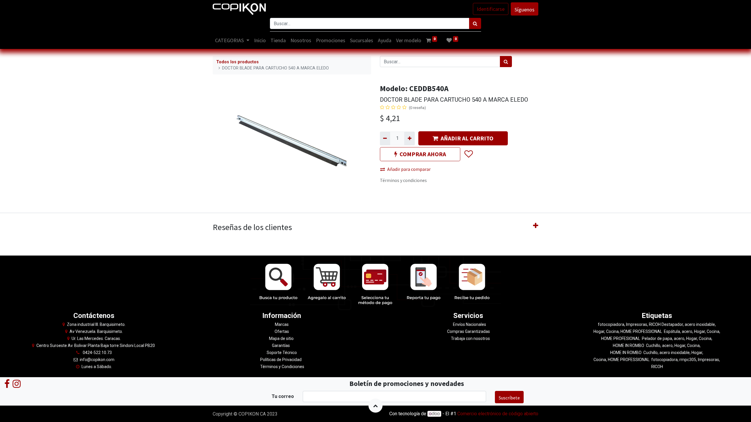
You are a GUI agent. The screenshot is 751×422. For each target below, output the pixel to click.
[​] (7, 383)
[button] (468, 154)
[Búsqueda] (475, 23)
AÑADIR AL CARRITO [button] (467, 138)
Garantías (281, 345)
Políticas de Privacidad (281, 359)
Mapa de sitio (282, 338)
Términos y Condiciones (281, 366)
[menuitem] (260, 40)
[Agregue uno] (409, 138)
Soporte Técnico (282, 352)
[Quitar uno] (385, 138)
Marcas (282, 324)
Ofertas (282, 331)
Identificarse (491, 9)
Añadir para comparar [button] (409, 169)
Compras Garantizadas (468, 331)
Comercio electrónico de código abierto (497, 413)
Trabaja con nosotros (470, 338)
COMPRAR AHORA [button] (423, 154)
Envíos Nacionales (469, 324)
